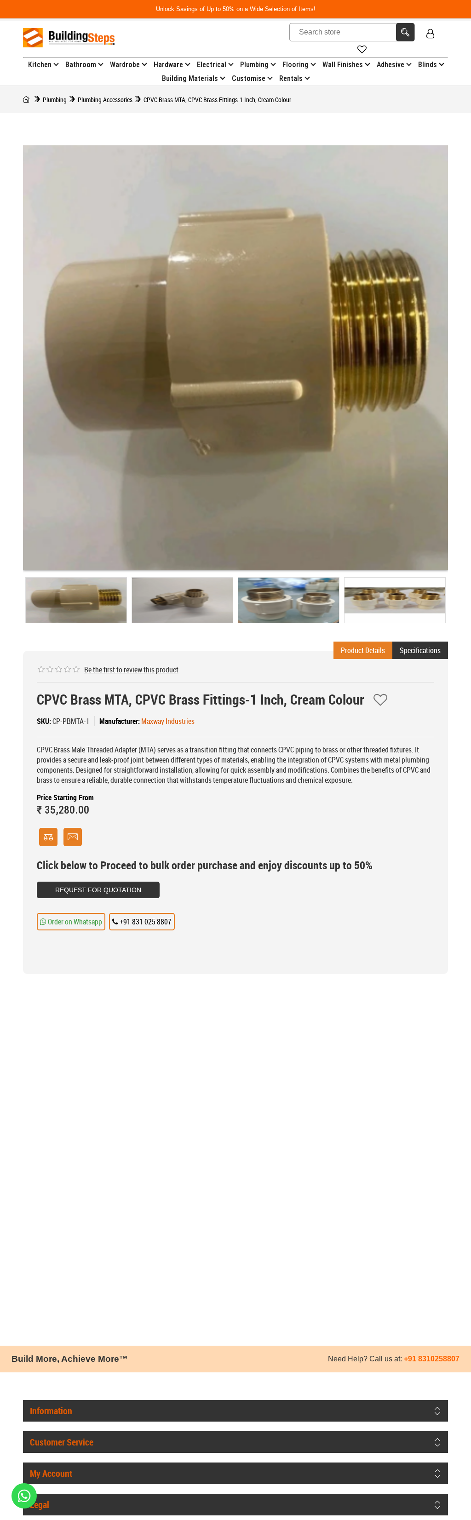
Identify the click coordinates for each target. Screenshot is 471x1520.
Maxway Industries (168, 721)
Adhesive (390, 64)
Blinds (427, 64)
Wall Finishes (342, 64)
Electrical (211, 64)
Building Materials (190, 78)
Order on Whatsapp (74, 922)
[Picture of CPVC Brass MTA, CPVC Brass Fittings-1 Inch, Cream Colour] (76, 600)
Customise (248, 78)
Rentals (291, 78)
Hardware (168, 64)
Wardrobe (125, 64)
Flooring (295, 64)
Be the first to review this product (131, 670)
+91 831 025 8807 (145, 922)
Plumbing (254, 64)
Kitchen (40, 64)
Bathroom (80, 64)
